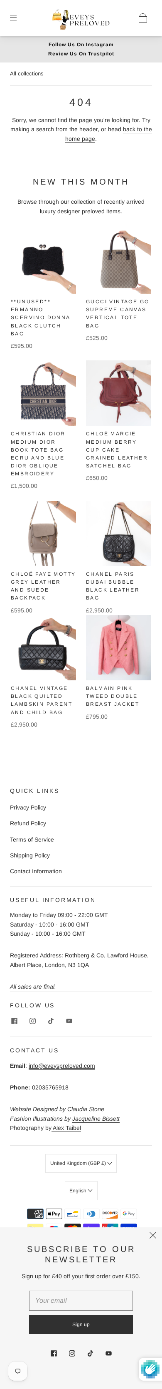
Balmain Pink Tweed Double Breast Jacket (112, 696)
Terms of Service (32, 839)
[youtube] (69, 1021)
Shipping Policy (30, 855)
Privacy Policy (28, 807)
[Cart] (143, 18)
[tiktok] (51, 1021)
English (78, 1191)
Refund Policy (28, 823)
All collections (27, 73)
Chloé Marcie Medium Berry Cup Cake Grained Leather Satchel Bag (117, 450)
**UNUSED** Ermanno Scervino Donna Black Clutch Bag (40, 318)
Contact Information (36, 871)
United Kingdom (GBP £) (78, 1163)
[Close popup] (153, 1236)
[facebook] (14, 1021)
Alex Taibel (66, 1127)
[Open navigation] (19, 17)
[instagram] (32, 1021)
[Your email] (81, 1301)
